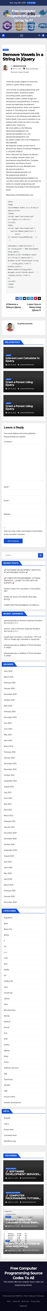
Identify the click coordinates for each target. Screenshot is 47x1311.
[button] (39, 35)
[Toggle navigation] (22, 35)
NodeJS (7, 1022)
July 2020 (8, 862)
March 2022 (8, 746)
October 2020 (9, 844)
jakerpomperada (19, 66)
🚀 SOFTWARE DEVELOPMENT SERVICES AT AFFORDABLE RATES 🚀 (22, 1174)
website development (12, 1102)
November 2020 (10, 839)
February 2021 (10, 821)
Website (7, 514)
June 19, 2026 (13, 1178)
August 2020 (9, 856)
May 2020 (8, 873)
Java (6, 987)
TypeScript (8, 1079)
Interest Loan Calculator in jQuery (23, 359)
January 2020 (9, 896)
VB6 (5, 1091)
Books (6, 935)
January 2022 (9, 758)
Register (7, 1118)
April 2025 (8, 706)
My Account (25, 1301)
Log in (6, 1124)
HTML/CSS (8, 981)
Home (9, 1301)
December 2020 (10, 833)
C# (5, 946)
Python (7, 1045)
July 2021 (8, 792)
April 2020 (8, 879)
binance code (9, 629)
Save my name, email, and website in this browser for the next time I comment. (23, 532)
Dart (5, 964)
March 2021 (8, 815)
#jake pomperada (32, 69)
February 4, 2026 (15, 1250)
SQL (6, 1074)
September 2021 (10, 781)
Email (6, 500)
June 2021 (8, 798)
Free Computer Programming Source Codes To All (23, 16)
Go (5, 975)
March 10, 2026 (14, 1226)
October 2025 (9, 700)
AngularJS (8, 918)
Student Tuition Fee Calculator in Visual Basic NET (21, 1222)
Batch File (8, 929)
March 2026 (8, 677)
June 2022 (8, 729)
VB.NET (7, 1085)
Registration (23, 1306)
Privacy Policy (35, 1301)
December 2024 (10, 717)
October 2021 (9, 775)
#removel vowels (17, 72)
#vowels (26, 72)
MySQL (7, 1016)
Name (7, 487)
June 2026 (8, 671)
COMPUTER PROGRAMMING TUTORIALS (21, 605)
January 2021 (9, 827)
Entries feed (8, 1130)
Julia (6, 1004)
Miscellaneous (10, 1010)
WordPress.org (10, 1141)
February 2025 (10, 712)
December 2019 (10, 902)
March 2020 (8, 885)
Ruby (6, 1056)
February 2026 (10, 683)
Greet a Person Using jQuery (19, 383)
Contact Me (16, 1301)
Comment (8, 442)
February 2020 (10, 891)
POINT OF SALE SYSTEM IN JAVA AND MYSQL (22, 1245)
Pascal (6, 1027)
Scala (6, 1062)
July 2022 (8, 723)
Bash (6, 923)
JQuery (5, 49)
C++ (5, 952)
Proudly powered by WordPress (13, 1296)
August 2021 (9, 787)
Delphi (6, 970)
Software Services (11, 1068)
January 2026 (9, 688)
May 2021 (8, 804)
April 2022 (8, 740)
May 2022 (8, 735)
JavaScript (8, 993)
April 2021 (8, 810)
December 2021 (10, 763)
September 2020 (10, 850)
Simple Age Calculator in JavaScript (25, 639)
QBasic (7, 1050)
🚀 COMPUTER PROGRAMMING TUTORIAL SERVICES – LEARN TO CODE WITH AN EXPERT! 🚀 (22, 580)
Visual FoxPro (9, 1097)
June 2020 (8, 867)
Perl (5, 1033)
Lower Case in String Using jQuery (34, 307)
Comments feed (10, 1135)
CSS (6, 958)
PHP (6, 1039)
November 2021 (10, 769)
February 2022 (10, 752)
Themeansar (40, 1296)
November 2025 (10, 694)
